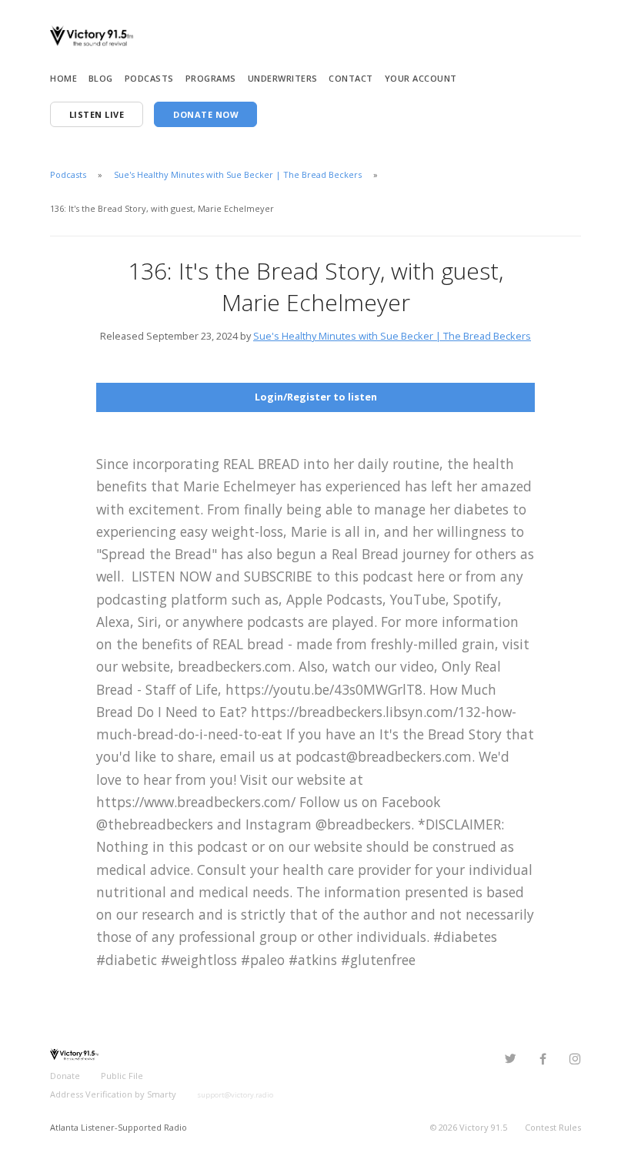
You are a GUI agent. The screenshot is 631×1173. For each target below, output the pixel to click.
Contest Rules (553, 1127)
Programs (210, 78)
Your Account (421, 78)
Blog (100, 78)
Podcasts (149, 78)
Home (63, 78)
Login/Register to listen (316, 397)
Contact (351, 78)
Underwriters (283, 78)
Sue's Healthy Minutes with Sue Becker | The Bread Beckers (238, 174)
